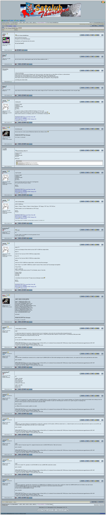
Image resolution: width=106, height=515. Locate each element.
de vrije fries (5, 228)
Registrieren (101, 22)
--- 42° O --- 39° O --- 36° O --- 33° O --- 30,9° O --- (28, 22)
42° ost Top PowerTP (19, 43)
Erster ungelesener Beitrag (12, 24)
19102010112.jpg (21, 164)
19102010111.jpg (21, 162)
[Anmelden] (96, 22)
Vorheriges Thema (93, 29)
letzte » (15, 502)
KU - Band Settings (14, 22)
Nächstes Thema (100, 29)
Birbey (3, 55)
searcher (4, 100)
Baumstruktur (96, 504)
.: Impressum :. (102, 513)
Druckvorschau (82, 24)
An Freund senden (89, 24)
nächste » (11, 502)
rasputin (4, 327)
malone (4, 33)
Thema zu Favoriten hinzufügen (98, 24)
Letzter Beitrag (4, 24)
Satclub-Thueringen (6, 22)
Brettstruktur (102, 504)
